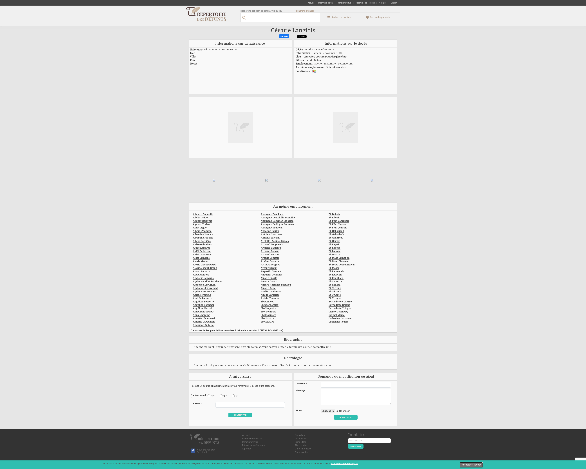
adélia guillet (201, 217)
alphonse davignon (204, 284)
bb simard (334, 284)
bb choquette (268, 308)
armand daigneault (272, 244)
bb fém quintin (338, 227)
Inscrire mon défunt (252, 438)
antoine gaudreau (271, 234)
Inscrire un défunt (325, 3)
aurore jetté (268, 288)
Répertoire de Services (253, 445)
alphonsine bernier (204, 291)
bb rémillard (336, 278)
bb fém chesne (337, 224)
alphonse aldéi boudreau (207, 281)
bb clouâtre (267, 318)
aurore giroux (269, 281)
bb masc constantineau (342, 264)
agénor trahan (201, 224)
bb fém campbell (339, 221)
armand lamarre (271, 247)
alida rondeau (201, 274)
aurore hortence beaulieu (276, 284)
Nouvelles (300, 435)
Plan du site (301, 445)
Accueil (311, 3)
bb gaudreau (336, 237)
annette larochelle (204, 321)
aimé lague (200, 227)
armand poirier (270, 254)
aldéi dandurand (202, 254)
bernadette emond (339, 305)
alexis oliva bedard (204, 264)
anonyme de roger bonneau (277, 224)
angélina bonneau (203, 305)
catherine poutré (338, 321)
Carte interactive (303, 448)
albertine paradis (203, 237)
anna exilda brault (203, 311)
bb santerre (335, 281)
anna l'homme (201, 315)
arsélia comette (270, 257)
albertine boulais (203, 234)
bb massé (334, 268)
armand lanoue (270, 251)
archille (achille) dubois (275, 241)
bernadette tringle (340, 308)
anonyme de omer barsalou (277, 221)
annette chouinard (204, 318)
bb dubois (334, 214)
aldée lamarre (201, 247)
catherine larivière (340, 318)
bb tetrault (335, 288)
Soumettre (240, 415)
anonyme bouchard (272, 214)
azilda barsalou (270, 294)
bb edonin (334, 217)
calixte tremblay (338, 311)
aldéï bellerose (202, 251)
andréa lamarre (202, 298)
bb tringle (335, 294)
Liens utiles (300, 442)
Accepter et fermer (471, 464)
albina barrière (202, 241)
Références (301, 438)
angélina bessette (203, 301)
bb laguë (334, 244)
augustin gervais (271, 271)
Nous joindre (301, 452)
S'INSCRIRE (356, 446)
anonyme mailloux (271, 227)
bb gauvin (334, 241)
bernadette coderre (340, 301)
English (394, 3)
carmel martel (337, 315)
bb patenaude (336, 271)
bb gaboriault (336, 231)
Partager (284, 36)
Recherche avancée (304, 10)
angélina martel (202, 308)
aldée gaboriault (202, 244)
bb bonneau (267, 301)
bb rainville (335, 274)
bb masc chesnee (339, 261)
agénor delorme (202, 221)
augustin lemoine (271, 274)
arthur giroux (269, 268)
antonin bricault (270, 237)
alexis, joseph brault (205, 268)
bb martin (334, 254)
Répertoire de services (365, 3)
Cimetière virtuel (344, 3)
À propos (382, 3)
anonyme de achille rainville (278, 217)
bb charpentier (270, 305)
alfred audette (201, 271)
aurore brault (269, 278)
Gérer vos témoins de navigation (344, 464)
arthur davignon (270, 264)
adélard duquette (203, 214)
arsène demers (270, 261)
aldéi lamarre (201, 257)
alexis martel (200, 261)
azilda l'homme (270, 298)
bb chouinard (268, 311)
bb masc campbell (339, 257)
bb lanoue (334, 247)
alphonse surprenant (205, 288)
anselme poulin (270, 231)
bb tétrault (335, 291)
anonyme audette (203, 325)
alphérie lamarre (203, 278)
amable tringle (202, 294)
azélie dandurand (271, 291)
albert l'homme (202, 231)
